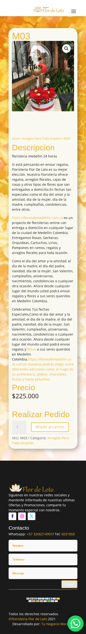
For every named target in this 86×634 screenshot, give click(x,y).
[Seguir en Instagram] (22, 516)
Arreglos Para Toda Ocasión (41, 138)
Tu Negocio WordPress (59, 624)
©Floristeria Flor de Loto (28, 619)
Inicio (16, 138)
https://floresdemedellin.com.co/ (38, 217)
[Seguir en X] (31, 516)
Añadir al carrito (49, 426)
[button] (66, 48)
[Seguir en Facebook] (12, 516)
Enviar (69, 584)
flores (31, 349)
